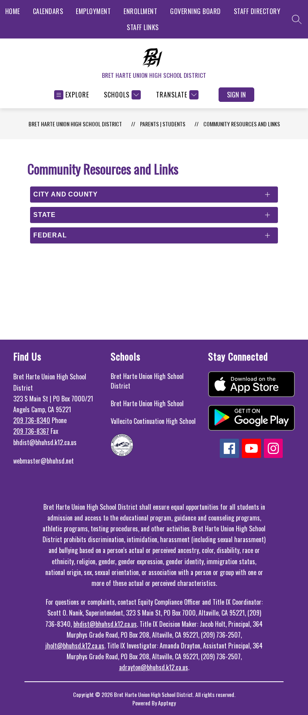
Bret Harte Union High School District (147, 381)
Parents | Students (162, 124)
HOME (12, 11)
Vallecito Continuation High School (153, 421)
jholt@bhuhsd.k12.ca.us (74, 645)
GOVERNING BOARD (195, 11)
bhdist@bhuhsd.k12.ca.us (105, 624)
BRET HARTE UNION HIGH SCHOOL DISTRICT (75, 124)
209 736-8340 (31, 420)
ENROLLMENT (140, 11)
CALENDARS (48, 11)
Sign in (236, 94)
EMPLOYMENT (93, 11)
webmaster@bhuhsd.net (43, 461)
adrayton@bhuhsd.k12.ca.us (153, 667)
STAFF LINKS (143, 27)
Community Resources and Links (241, 124)
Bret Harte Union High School (147, 403)
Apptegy (167, 703)
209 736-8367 (31, 431)
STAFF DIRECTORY (257, 11)
